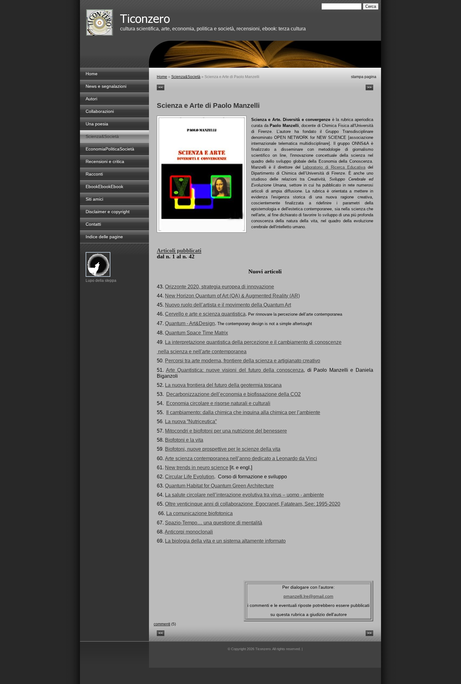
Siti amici (94, 199)
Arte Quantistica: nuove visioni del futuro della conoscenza (235, 370)
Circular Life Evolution (189, 476)
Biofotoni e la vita (184, 440)
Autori (91, 98)
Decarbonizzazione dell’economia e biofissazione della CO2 (233, 394)
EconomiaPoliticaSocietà (110, 148)
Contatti (93, 224)
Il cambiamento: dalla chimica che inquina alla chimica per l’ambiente (243, 412)
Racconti (94, 173)
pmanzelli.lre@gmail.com (308, 596)
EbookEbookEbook (104, 186)
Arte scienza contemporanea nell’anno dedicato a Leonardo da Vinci (241, 458)
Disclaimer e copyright (108, 211)
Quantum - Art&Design (190, 323)
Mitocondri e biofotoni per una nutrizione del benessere (226, 431)
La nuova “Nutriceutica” (191, 421)
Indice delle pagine (104, 236)
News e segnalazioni (106, 86)
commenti (162, 624)
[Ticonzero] (99, 22)
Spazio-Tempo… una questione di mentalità (213, 522)
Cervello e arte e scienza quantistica (205, 314)
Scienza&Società (185, 77)
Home (162, 77)
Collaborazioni (100, 111)
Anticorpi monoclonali (189, 531)
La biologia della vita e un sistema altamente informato (225, 541)
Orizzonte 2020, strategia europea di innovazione (219, 286)
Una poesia (97, 123)
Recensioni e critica (105, 161)
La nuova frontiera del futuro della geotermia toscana (223, 385)
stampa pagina (363, 77)
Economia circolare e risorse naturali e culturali (218, 403)
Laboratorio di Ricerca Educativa (334, 167)
